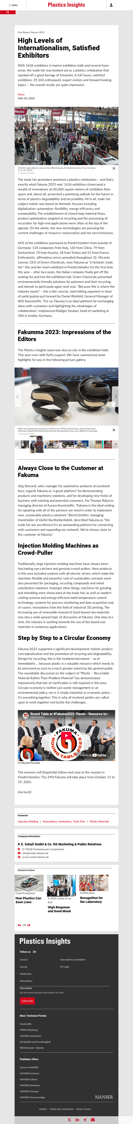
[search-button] (8, 12)
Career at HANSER (29, 1067)
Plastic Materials (99, 821)
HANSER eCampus (29, 1091)
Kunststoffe (25, 1024)
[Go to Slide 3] (96, 444)
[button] (66, 397)
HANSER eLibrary (28, 1079)
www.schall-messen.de (35, 857)
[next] (115, 396)
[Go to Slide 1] (66, 444)
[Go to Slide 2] (81, 444)
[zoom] (114, 169)
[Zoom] (114, 430)
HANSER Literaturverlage (32, 1097)
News (21, 94)
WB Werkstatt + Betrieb (31, 1048)
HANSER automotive (30, 1036)
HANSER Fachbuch (29, 1073)
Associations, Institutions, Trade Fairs (64, 821)
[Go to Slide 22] (37, 444)
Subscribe (27, 1001)
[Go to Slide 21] (22, 444)
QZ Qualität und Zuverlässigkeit (35, 1042)
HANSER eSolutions (30, 1085)
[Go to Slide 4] (111, 444)
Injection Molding (28, 821)
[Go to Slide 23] (51, 444)
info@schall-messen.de (35, 853)
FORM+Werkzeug (29, 1030)
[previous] (18, 396)
